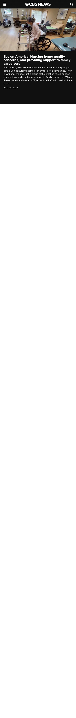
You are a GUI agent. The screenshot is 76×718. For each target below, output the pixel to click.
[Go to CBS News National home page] (38, 4)
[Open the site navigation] (14, 4)
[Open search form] (71, 4)
